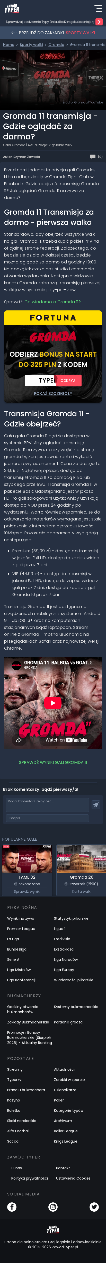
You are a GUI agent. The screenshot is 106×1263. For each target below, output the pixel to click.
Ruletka (13, 1110)
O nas (16, 1168)
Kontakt (63, 1168)
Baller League (66, 1131)
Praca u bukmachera (26, 1090)
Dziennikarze (65, 1090)
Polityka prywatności (29, 1178)
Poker (59, 1100)
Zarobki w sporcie (69, 1079)
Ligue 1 (59, 928)
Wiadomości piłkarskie (73, 980)
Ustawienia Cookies (73, 1178)
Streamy (15, 1069)
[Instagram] (53, 1207)
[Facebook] (11, 1207)
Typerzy (14, 1079)
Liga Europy (64, 969)
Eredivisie (62, 939)
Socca (13, 1141)
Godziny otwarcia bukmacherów (22, 1009)
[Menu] (98, 8)
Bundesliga (16, 949)
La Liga (13, 939)
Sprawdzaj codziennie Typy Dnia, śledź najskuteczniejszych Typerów (50, 22)
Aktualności (64, 1069)
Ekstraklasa (64, 949)
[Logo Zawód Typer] (12, 8)
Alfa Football (18, 1131)
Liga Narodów (66, 959)
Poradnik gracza (68, 1022)
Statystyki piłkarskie (71, 918)
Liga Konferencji (21, 980)
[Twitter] (94, 1207)
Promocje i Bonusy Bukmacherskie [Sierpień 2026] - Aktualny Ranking (29, 1037)
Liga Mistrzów (19, 969)
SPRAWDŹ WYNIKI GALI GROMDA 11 (53, 762)
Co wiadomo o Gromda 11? (52, 302)
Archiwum (63, 1120)
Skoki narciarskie (21, 1120)
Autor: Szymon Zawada (21, 157)
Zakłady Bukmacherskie (28, 1022)
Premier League (21, 928)
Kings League (65, 1141)
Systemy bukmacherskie (76, 1006)
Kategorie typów (68, 1110)
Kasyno (13, 1100)
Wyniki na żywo (20, 918)
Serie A (13, 959)
